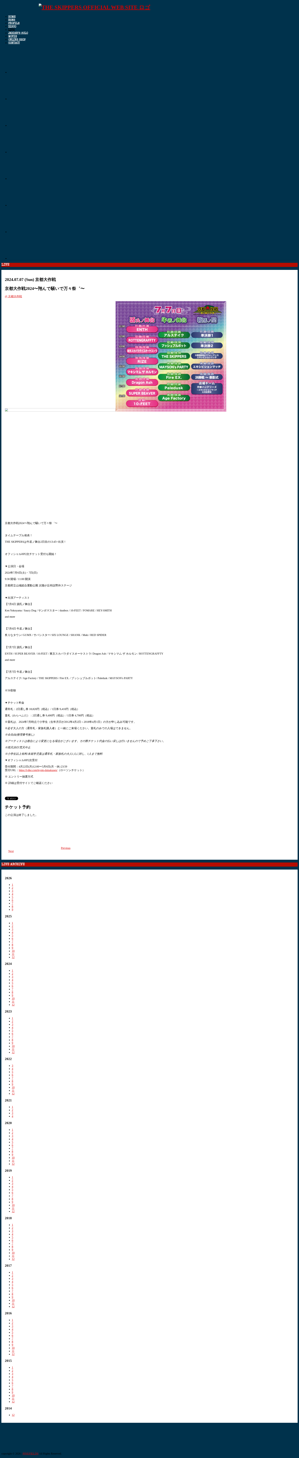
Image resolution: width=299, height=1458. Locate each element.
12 (13, 957)
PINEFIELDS (30, 1453)
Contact (14, 43)
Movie (12, 36)
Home (12, 17)
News (11, 20)
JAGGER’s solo (18, 33)
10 (13, 950)
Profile (14, 23)
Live (11, 30)
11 (13, 954)
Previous (65, 848)
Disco (12, 26)
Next (11, 851)
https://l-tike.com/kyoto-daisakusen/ (38, 770)
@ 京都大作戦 (13, 296)
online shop (17, 40)
